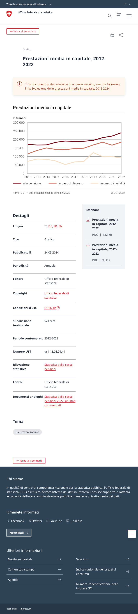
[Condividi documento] (120, 35)
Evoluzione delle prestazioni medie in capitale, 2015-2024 (71, 88)
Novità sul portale (20, 559)
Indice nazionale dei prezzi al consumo (96, 571)
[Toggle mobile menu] (129, 16)
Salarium (82, 559)
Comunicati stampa (21, 569)
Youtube (56, 521)
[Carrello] (118, 14)
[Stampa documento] (112, 35)
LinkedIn (76, 521)
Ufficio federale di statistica (35, 12)
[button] (132, 534)
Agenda (13, 580)
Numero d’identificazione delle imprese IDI (97, 586)
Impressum (25, 608)
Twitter (37, 521)
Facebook (17, 521)
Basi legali (11, 608)
